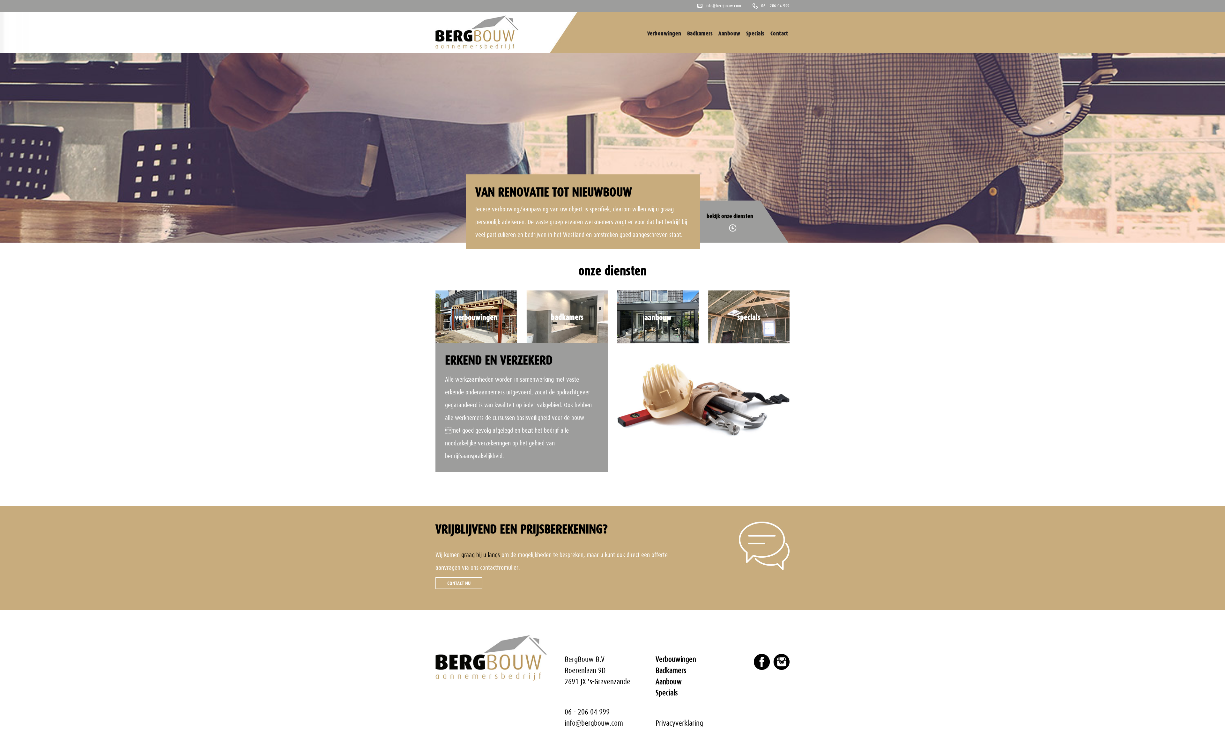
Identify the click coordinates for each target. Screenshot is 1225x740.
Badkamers (700, 33)
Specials (755, 33)
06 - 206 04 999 (775, 6)
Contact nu (459, 583)
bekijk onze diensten (730, 216)
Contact (779, 33)
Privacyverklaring (679, 723)
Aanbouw (729, 33)
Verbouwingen (664, 33)
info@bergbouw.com (723, 6)
